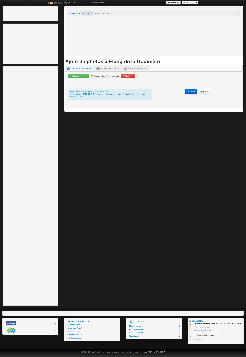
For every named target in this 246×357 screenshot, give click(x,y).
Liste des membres (98, 2)
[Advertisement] (17, 13)
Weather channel (136, 332)
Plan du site (74, 331)
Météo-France (135, 326)
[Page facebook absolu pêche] (30, 323)
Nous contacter (76, 334)
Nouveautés (75, 324)
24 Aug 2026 (196, 321)
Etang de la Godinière (79, 13)
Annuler (204, 91)
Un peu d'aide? (76, 328)
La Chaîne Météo (136, 329)
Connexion (189, 2)
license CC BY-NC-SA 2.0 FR (152, 352)
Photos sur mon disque (80, 68)
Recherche (174, 2)
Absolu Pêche (62, 2)
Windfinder (133, 336)
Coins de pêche (80, 2)
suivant (191, 91)
